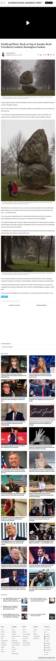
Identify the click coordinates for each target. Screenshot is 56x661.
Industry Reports (15, 653)
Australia (35, 629)
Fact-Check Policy (26, 645)
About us (24, 629)
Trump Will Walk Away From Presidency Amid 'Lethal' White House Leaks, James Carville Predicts (12, 543)
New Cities (14, 649)
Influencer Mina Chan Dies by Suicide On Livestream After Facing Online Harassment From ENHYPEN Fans (13, 375)
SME (2, 638)
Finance (13, 638)
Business (3, 636)
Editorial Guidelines (41, 305)
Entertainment (4, 645)
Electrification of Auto (16, 636)
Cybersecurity (14, 640)
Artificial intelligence (16, 642)
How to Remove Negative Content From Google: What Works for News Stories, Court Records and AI (39, 600)
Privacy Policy (25, 636)
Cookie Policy (25, 638)
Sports (2, 649)
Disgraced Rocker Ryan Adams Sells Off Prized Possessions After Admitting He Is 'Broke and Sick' (13, 399)
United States (36, 638)
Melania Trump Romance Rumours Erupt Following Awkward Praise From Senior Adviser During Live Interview (41, 495)
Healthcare (14, 634)
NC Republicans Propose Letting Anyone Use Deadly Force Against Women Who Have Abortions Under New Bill (13, 519)
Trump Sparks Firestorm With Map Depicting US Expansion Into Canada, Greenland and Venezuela (41, 519)
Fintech (13, 651)
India (34, 631)
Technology (3, 642)
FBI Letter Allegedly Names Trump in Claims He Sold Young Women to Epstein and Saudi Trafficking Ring (13, 423)
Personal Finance (4, 640)
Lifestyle (2, 647)
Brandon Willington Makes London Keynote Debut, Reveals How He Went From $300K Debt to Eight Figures (11, 616)
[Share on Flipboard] (46, 55)
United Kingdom (36, 636)
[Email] (51, 55)
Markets (2, 634)
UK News (3, 631)
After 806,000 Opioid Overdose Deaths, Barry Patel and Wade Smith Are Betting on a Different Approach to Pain (12, 600)
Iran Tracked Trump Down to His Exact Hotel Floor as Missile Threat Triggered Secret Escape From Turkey (42, 399)
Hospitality (14, 631)
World (2, 629)
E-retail (13, 629)
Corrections (25, 640)
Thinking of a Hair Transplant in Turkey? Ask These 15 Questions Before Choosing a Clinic (10, 608)
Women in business (16, 645)
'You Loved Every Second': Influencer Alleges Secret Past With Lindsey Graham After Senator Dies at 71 (13, 471)
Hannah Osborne (11, 53)
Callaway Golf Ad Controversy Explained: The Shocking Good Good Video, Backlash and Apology (41, 423)
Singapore (35, 634)
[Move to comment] (54, 55)
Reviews (2, 651)
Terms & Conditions (26, 634)
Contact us (25, 631)
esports (13, 647)
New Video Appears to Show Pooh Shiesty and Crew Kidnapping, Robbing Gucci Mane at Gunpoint (41, 589)
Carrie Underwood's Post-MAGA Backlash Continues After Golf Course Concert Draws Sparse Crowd (40, 375)
